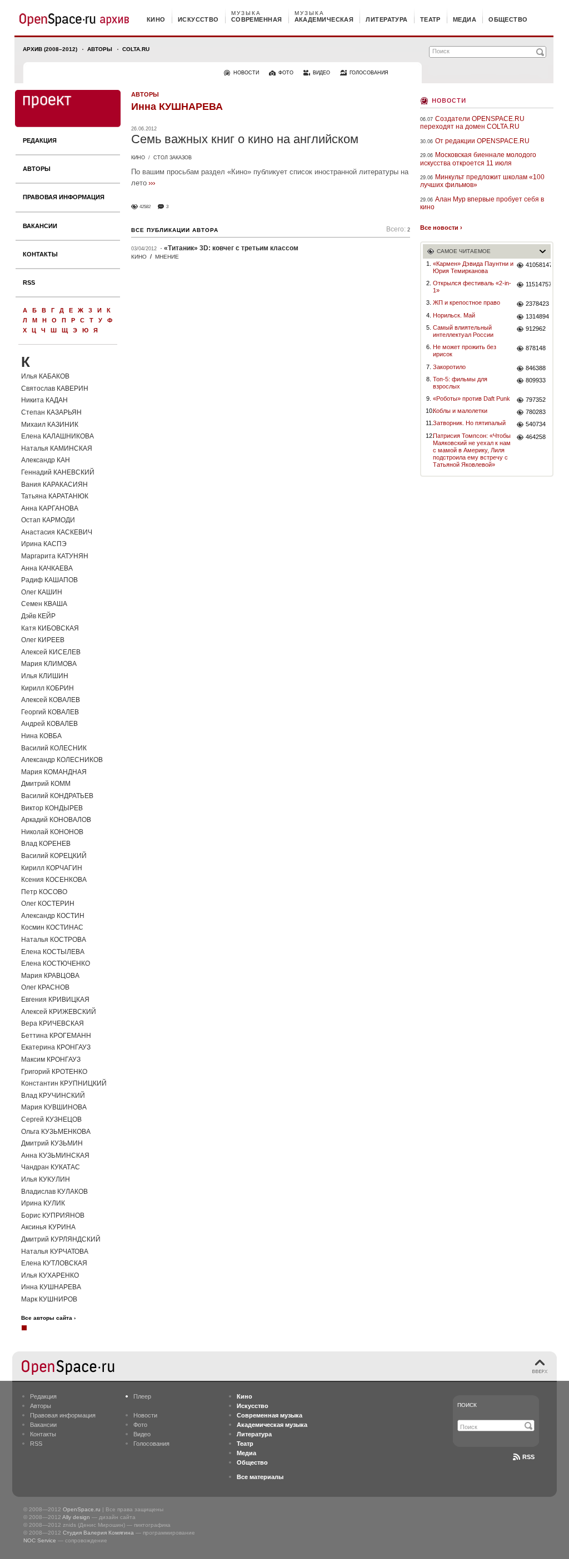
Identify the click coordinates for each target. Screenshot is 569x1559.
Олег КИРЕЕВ (42, 640)
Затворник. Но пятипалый (469, 423)
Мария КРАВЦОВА (50, 976)
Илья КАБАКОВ (45, 376)
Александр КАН (45, 460)
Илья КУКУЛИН (45, 1179)
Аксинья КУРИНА (48, 1227)
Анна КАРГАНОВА (49, 508)
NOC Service (39, 1540)
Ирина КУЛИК (43, 1203)
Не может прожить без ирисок (464, 350)
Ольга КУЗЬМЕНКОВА (56, 1132)
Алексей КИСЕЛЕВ (51, 652)
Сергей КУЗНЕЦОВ (51, 1119)
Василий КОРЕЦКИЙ (54, 856)
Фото (140, 1424)
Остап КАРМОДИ (48, 520)
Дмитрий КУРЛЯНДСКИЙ (61, 1239)
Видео (142, 1434)
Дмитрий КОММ (46, 784)
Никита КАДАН (44, 400)
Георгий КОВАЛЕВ (50, 712)
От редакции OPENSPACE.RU (482, 141)
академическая (324, 19)
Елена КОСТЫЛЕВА (52, 952)
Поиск (467, 1405)
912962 (536, 328)
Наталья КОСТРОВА (53, 940)
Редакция (40, 140)
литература (386, 19)
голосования (369, 72)
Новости (449, 99)
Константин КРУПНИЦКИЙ (64, 1083)
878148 (536, 348)
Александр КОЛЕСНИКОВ (62, 760)
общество (508, 19)
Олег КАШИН (41, 592)
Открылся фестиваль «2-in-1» (472, 287)
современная (256, 19)
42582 (145, 206)
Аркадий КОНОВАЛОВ (56, 820)
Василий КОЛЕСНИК (54, 748)
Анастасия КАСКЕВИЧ (56, 532)
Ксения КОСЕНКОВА (54, 880)
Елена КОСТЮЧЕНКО (55, 963)
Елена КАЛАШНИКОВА (57, 436)
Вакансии (40, 226)
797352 (536, 399)
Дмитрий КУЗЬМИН (52, 1143)
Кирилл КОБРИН (47, 688)
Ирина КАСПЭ (44, 544)
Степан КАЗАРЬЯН (51, 412)
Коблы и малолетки (460, 410)
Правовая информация (63, 197)
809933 (536, 380)
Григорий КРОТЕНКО (54, 1072)
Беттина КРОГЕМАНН (56, 1036)
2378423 (537, 303)
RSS (29, 282)
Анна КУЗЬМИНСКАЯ (55, 1155)
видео (321, 72)
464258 (536, 436)
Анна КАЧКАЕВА (47, 568)
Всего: (398, 229)
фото (285, 72)
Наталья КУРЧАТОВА (54, 1251)
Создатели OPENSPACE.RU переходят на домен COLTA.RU (472, 122)
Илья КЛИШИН (44, 676)
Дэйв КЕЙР (38, 616)
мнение (167, 257)
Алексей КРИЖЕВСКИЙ (58, 1012)
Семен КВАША (44, 604)
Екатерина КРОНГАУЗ (56, 1047)
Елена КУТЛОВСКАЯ (54, 1263)
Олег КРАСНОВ (45, 987)
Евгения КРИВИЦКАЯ (55, 999)
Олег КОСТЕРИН (47, 903)
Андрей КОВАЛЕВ (49, 724)
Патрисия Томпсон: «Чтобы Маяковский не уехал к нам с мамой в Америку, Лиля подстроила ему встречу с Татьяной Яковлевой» (472, 450)
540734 (536, 424)
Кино (138, 157)
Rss (528, 1457)
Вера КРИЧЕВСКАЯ (52, 1023)
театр (430, 19)
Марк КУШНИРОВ (49, 1299)
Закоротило (449, 367)
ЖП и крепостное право (466, 302)
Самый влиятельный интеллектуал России (463, 331)
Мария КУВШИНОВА (54, 1107)
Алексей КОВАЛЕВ (50, 700)
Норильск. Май (454, 315)
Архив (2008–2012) (50, 49)
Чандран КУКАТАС (50, 1167)
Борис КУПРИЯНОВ (52, 1215)
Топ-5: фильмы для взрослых (460, 383)
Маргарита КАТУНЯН (54, 556)
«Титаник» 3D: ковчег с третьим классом (231, 248)
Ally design (76, 1517)
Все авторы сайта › (48, 1318)
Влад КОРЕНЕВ (46, 843)
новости (246, 72)
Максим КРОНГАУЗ (51, 1059)
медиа (464, 19)
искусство (198, 19)
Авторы (99, 49)
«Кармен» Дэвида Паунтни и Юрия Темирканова (473, 267)
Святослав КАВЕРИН (54, 388)
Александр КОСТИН (52, 916)
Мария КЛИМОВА (49, 664)
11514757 (538, 284)
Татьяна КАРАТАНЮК (54, 496)
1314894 (537, 316)
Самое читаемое (464, 251)
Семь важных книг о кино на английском (244, 139)
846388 (536, 368)
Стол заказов (172, 157)
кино (156, 19)
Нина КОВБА (41, 736)
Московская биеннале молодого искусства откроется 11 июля (478, 159)
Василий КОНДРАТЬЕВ (57, 796)
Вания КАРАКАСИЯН (54, 484)
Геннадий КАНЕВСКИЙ (57, 472)
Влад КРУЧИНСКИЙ (53, 1095)
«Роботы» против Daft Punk (471, 398)
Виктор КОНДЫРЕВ (52, 808)
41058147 (538, 264)
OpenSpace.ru (82, 1509)
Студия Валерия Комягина (98, 1533)
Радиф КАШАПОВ (49, 580)
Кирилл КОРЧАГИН (51, 868)
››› (151, 182)
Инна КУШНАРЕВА (51, 1287)
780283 (536, 411)
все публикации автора (174, 230)
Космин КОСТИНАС (52, 927)
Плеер (142, 1396)
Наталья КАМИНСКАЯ (56, 448)
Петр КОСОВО (44, 892)
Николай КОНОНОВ (52, 832)
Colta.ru (135, 49)
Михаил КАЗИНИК (49, 424)
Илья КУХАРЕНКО (50, 1275)
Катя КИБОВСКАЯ (50, 628)
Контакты (40, 254)
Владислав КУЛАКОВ (54, 1191)
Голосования (151, 1443)
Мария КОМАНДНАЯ (54, 772)
